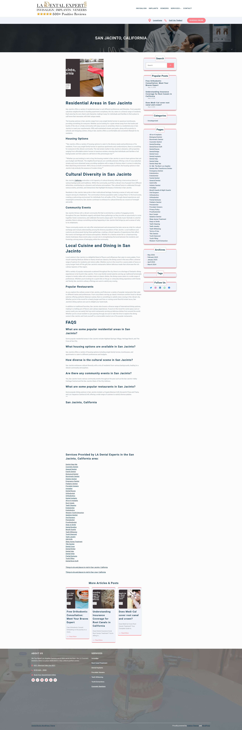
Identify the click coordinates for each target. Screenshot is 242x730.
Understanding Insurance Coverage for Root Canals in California (159, 94)
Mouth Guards (71, 529)
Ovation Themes (193, 726)
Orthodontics (70, 496)
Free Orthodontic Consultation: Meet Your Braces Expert (157, 83)
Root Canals (70, 503)
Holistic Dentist (71, 479)
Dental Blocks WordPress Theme (43, 726)
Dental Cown (70, 546)
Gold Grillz (153, 183)
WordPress (206, 726)
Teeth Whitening (71, 532)
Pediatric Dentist (72, 484)
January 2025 (152, 260)
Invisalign (69, 488)
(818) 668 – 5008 (40, 670)
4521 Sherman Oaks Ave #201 (44, 665)
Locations (157, 20)
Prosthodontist (71, 522)
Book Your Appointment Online (45, 675)
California (78, 180)
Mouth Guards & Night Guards (160, 190)
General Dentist (71, 469)
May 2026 (151, 255)
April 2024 (151, 262)
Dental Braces (71, 491)
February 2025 (153, 257)
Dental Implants (71, 498)
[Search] (170, 65)
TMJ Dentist (70, 544)
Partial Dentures (71, 556)
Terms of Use (154, 231)
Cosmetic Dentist (72, 467)
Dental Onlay (70, 554)
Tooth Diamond (71, 534)
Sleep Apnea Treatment (74, 542)
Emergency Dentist (72, 481)
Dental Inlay (70, 551)
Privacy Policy (154, 209)
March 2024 (152, 264)
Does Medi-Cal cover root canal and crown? (157, 104)
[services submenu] (180, 8)
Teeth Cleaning (71, 505)
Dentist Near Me (71, 464)
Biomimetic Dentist (72, 476)
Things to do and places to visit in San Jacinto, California (87, 567)
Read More (73, 637)
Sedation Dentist (72, 515)
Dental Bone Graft (72, 561)
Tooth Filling (70, 558)
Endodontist (70, 508)
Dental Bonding (71, 527)
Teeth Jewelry (71, 537)
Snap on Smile (71, 525)
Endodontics (70, 510)
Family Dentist (71, 472)
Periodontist (70, 520)
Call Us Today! (176, 20)
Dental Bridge (70, 549)
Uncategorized (153, 121)
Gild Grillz (69, 539)
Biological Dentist (72, 474)
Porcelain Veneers (72, 486)
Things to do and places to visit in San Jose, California (86, 572)
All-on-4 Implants (72, 500)
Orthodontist (70, 493)
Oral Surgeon (70, 517)
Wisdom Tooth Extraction (75, 513)
